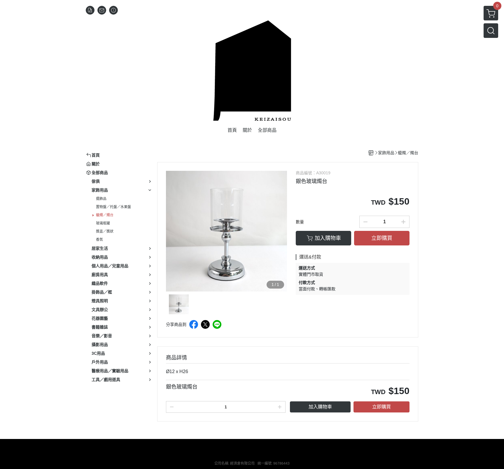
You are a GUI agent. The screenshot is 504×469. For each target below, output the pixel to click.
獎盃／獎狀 (104, 231)
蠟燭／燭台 (104, 215)
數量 (300, 221)
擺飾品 (101, 199)
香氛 (99, 240)
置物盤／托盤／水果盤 (113, 207)
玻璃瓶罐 (103, 223)
